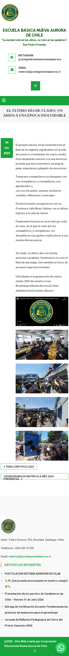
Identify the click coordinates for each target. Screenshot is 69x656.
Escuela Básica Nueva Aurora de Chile (34, 32)
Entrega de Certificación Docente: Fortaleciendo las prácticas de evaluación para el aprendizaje (36, 609)
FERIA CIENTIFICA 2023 (20, 466)
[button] (60, 647)
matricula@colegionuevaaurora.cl (30, 556)
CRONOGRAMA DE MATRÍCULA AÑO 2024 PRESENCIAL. (29, 477)
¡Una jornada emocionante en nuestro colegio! (39, 580)
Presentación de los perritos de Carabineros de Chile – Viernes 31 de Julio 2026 (34, 596)
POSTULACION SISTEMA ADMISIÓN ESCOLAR (33, 573)
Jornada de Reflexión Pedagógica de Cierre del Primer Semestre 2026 (34, 622)
